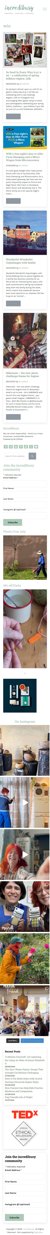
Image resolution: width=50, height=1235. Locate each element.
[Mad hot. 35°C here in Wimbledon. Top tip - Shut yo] (25, 802)
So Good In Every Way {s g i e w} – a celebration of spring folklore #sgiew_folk (23, 75)
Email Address (10, 478)
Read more (15, 116)
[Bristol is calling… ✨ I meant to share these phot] (25, 958)
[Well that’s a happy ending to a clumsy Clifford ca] (25, 854)
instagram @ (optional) (14, 509)
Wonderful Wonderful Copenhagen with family (21, 261)
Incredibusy (28, 1229)
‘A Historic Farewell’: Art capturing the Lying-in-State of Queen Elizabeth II (25, 1060)
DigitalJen (38, 1232)
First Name (8, 488)
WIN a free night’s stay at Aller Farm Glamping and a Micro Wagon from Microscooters (24, 157)
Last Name (8, 499)
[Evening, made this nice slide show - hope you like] (25, 1010)
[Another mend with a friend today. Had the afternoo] (25, 906)
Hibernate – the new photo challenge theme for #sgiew (22, 374)
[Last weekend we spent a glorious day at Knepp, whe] (25, 750)
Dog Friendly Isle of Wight (19, 1097)
